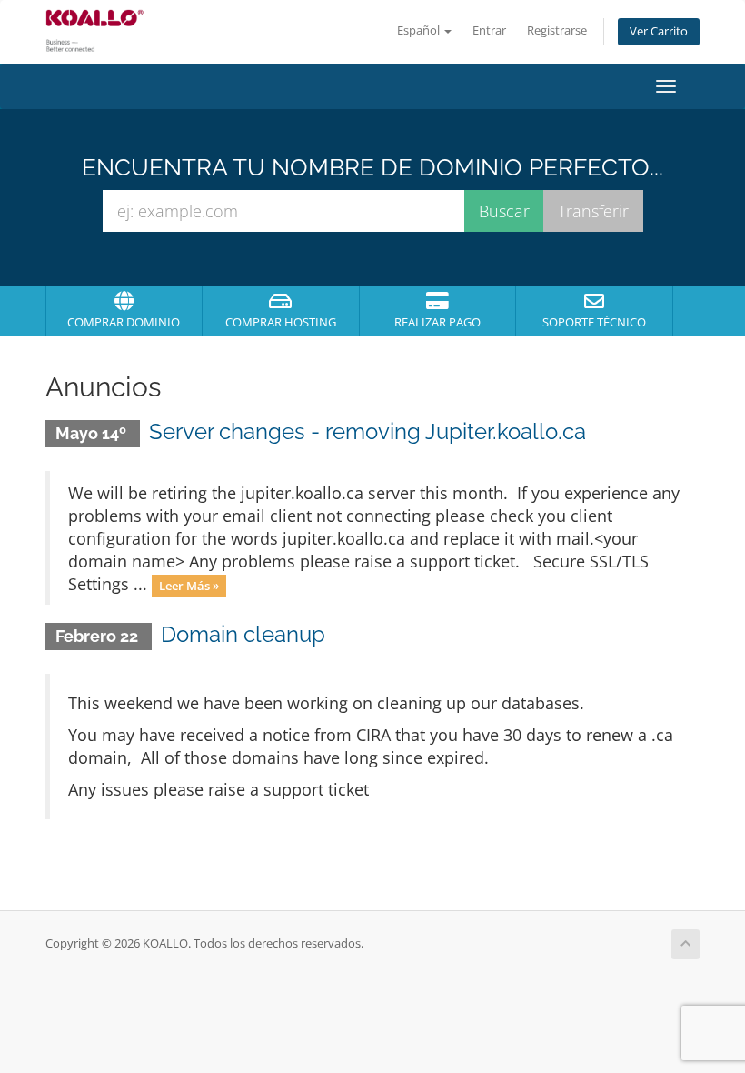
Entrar (489, 30)
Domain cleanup (243, 634)
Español (419, 30)
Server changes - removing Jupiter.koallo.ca (367, 431)
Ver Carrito (659, 31)
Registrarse (557, 30)
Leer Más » (189, 585)
